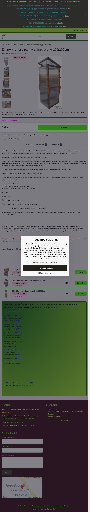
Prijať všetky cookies (45, 268)
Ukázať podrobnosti (45, 273)
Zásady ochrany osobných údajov (45, 262)
